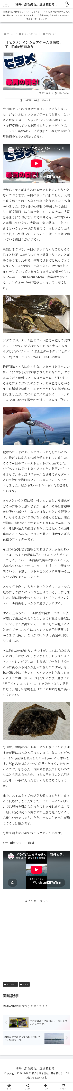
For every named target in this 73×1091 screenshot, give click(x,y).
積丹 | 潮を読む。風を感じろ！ (36, 4)
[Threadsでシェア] (28, 953)
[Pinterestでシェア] (20, 962)
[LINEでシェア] (61, 953)
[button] (66, 702)
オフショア (12, 984)
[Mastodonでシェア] (28, 944)
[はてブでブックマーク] (44, 953)
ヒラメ (26, 984)
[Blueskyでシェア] (44, 944)
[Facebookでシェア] (12, 953)
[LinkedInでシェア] (36, 962)
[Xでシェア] (12, 944)
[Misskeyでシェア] (61, 944)
